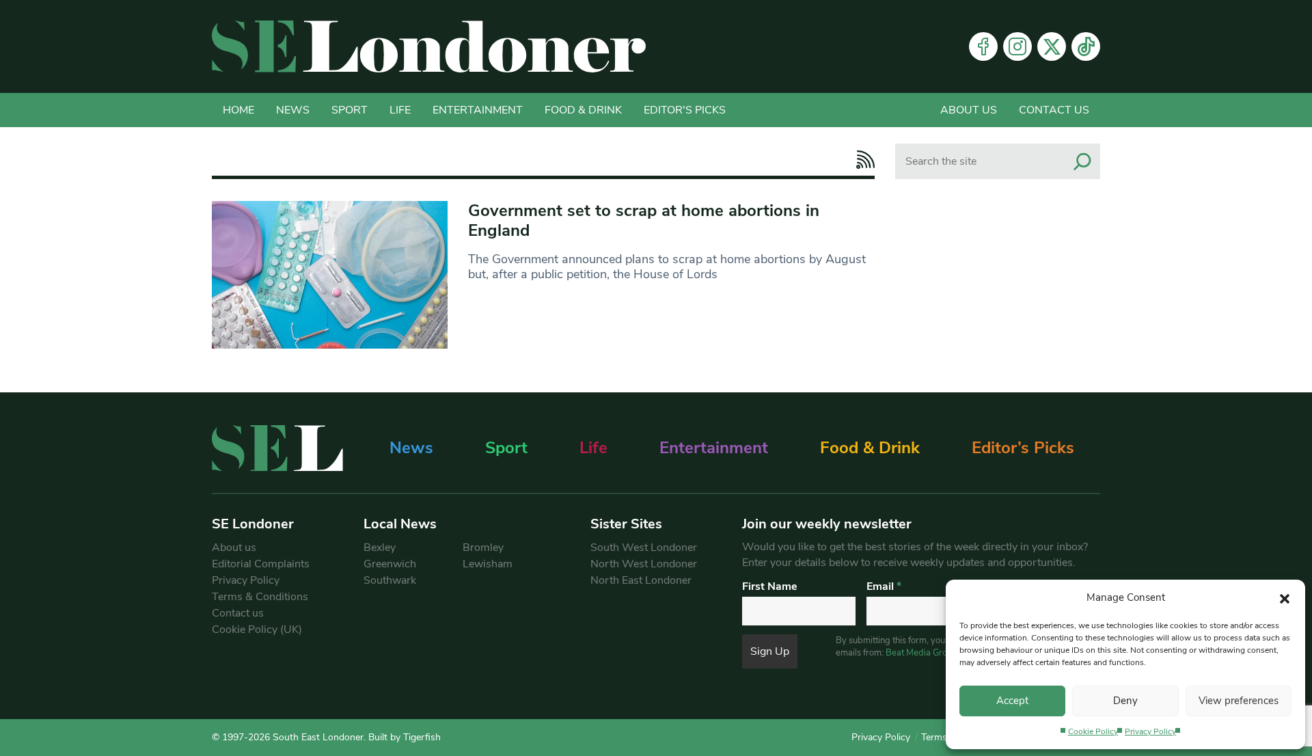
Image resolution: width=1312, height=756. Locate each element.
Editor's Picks (685, 110)
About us (968, 110)
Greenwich (390, 563)
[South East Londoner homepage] (429, 46)
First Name (769, 586)
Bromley (483, 547)
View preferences (1239, 700)
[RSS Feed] (862, 160)
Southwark (390, 580)
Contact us (1054, 110)
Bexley (380, 547)
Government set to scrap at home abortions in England (643, 220)
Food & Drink (583, 110)
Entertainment (478, 110)
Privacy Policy (1150, 731)
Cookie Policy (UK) (257, 629)
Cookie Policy (1093, 731)
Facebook (983, 46)
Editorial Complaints (261, 563)
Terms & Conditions (260, 596)
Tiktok (1085, 46)
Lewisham (487, 563)
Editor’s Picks (1023, 448)
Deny (1125, 700)
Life (400, 110)
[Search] (1082, 161)
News (293, 110)
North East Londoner (641, 580)
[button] (1285, 597)
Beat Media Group (921, 653)
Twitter (1051, 46)
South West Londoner (643, 547)
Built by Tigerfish (404, 737)
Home (238, 110)
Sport (349, 110)
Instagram (1017, 46)
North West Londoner (643, 563)
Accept (1012, 700)
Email (883, 586)
